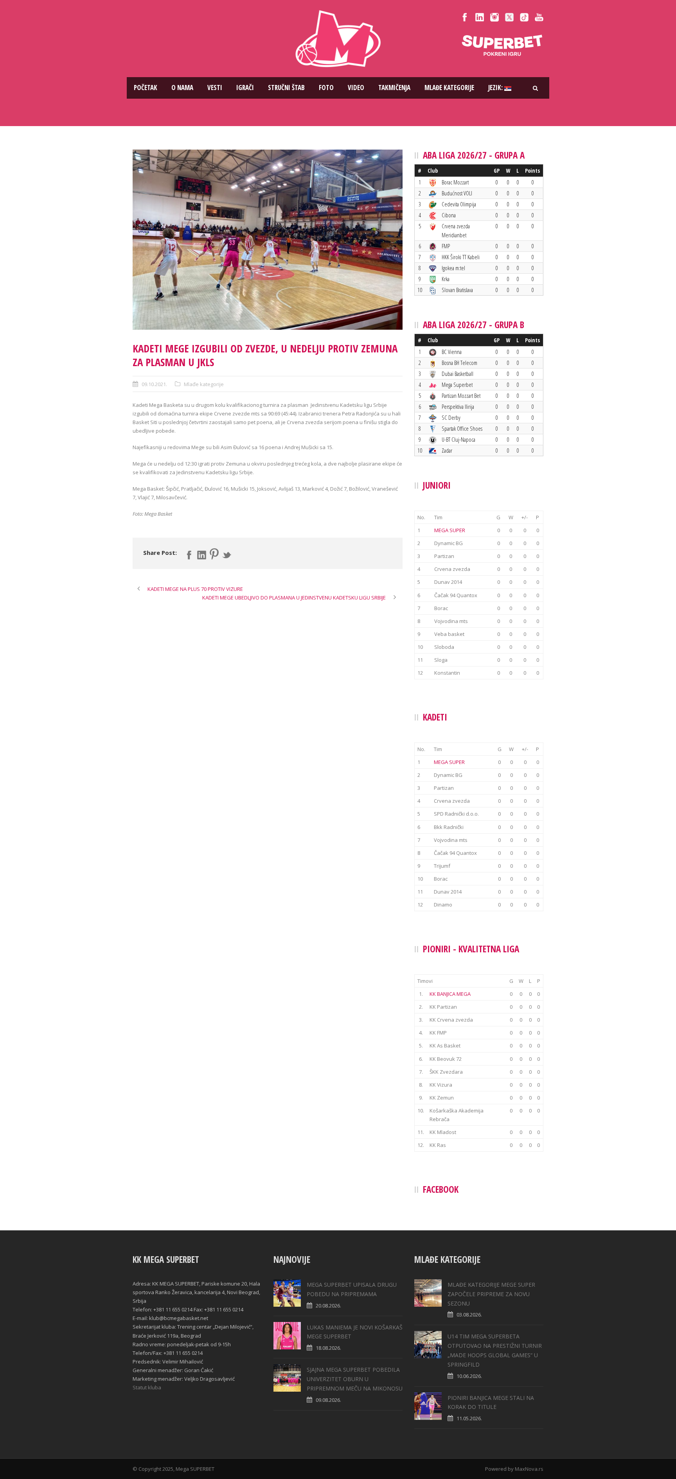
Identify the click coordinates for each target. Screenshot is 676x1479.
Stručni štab (286, 87)
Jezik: (496, 87)
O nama (182, 87)
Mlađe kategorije (449, 87)
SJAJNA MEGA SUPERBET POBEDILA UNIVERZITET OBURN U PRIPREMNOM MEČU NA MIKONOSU (355, 1379)
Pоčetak (145, 87)
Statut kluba (147, 1387)
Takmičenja (394, 87)
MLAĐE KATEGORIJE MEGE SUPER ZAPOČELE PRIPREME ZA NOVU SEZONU (491, 1294)
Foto (326, 87)
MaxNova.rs (529, 1468)
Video (356, 87)
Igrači (245, 87)
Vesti (214, 87)
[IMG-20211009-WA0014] (268, 240)
